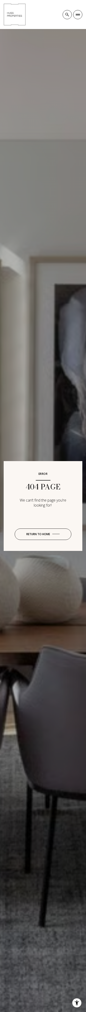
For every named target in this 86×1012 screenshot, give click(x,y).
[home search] (67, 14)
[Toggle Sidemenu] (77, 14)
